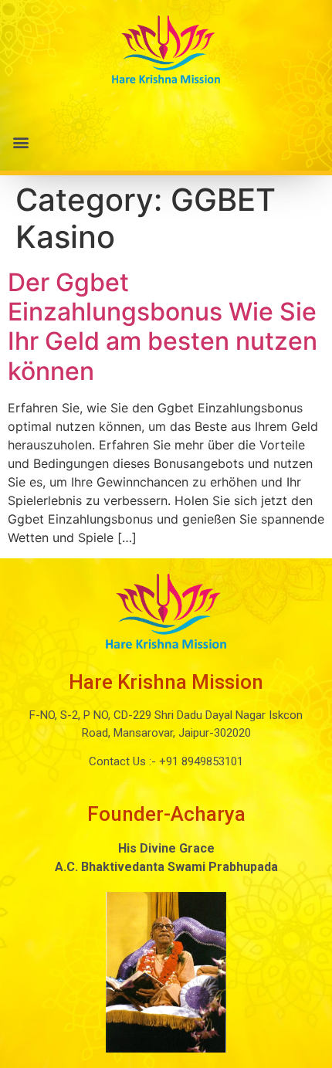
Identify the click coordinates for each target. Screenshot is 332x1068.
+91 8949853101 (199, 761)
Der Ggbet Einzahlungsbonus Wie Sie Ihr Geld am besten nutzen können (162, 326)
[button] (166, 142)
